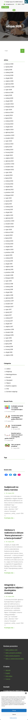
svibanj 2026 (9, 72)
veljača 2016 (9, 355)
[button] (26, 693)
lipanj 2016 (8, 344)
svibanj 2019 (9, 258)
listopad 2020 (9, 227)
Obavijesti (9, 380)
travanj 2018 (9, 289)
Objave (8, 383)
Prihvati (14, 710)
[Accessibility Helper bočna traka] (26, 1)
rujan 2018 (8, 281)
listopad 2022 (9, 169)
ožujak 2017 (8, 324)
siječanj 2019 (9, 269)
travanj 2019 (9, 261)
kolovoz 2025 (9, 92)
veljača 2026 (9, 81)
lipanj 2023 (8, 147)
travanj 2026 (9, 75)
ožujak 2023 (9, 155)
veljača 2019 (9, 266)
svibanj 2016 (9, 346)
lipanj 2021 (8, 204)
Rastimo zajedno (11, 386)
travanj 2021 (9, 209)
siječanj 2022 (9, 189)
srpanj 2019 (8, 255)
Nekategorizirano (11, 374)
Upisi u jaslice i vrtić (11, 650)
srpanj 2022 (9, 175)
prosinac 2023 (9, 135)
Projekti (7, 673)
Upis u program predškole (15, 445)
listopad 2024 (9, 107)
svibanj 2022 (9, 181)
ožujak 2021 (8, 212)
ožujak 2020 (9, 246)
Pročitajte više (8, 518)
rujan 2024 (8, 109)
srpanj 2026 (9, 67)
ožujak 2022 (9, 187)
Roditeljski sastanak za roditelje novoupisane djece (17, 407)
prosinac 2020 (9, 221)
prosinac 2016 (9, 329)
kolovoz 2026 (9, 64)
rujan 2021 (8, 198)
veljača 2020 (9, 249)
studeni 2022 (9, 167)
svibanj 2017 (9, 318)
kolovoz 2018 (9, 284)
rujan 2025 (8, 89)
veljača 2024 (9, 129)
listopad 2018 (9, 278)
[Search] (22, 51)
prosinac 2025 (9, 87)
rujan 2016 (8, 338)
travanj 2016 (9, 349)
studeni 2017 (9, 304)
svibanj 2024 (9, 121)
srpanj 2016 (8, 341)
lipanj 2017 (8, 315)
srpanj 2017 (8, 312)
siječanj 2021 (9, 218)
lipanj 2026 (8, 70)
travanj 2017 (9, 321)
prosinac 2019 (9, 252)
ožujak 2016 (8, 352)
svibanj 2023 (9, 149)
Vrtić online (8, 676)
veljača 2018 (9, 295)
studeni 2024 (9, 104)
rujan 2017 (8, 309)
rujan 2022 (8, 172)
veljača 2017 (9, 326)
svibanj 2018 (9, 286)
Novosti (8, 377)
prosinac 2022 (9, 164)
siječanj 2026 (9, 84)
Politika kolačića (13, 717)
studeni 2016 (9, 332)
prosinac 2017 (9, 301)
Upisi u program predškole (13, 653)
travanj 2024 (9, 124)
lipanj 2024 (8, 118)
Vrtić (7, 389)
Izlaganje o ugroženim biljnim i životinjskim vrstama (13, 589)
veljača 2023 (9, 158)
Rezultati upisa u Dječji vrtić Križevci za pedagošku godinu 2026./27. (13, 435)
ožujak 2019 (8, 264)
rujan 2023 (8, 141)
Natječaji (9, 371)
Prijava (6, 7)
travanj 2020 (9, 244)
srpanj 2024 (9, 115)
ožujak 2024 (9, 127)
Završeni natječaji (11, 391)
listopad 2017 (9, 306)
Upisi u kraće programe (12, 656)
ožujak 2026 (9, 78)
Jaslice (8, 369)
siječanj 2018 (9, 298)
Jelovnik (7, 670)
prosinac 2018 (9, 272)
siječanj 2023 (9, 161)
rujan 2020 (8, 229)
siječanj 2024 (9, 132)
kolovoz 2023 (9, 144)
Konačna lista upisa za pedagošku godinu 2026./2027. (17, 417)
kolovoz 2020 (9, 232)
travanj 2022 (9, 184)
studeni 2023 (9, 138)
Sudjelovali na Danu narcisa (11, 488)
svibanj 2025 (9, 98)
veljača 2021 (9, 215)
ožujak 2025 (9, 101)
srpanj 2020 (9, 235)
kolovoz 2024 (9, 112)
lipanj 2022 (8, 178)
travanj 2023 (9, 152)
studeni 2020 (9, 224)
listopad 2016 (9, 335)
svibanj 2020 (9, 241)
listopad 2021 (9, 195)
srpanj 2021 (8, 201)
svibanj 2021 (9, 207)
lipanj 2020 (8, 238)
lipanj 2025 (8, 95)
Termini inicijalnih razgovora (16, 426)
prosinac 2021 (9, 192)
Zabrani (14, 714)
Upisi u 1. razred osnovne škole (14, 659)
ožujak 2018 (8, 292)
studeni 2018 (9, 275)
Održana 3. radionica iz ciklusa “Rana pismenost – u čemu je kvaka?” (13, 534)
